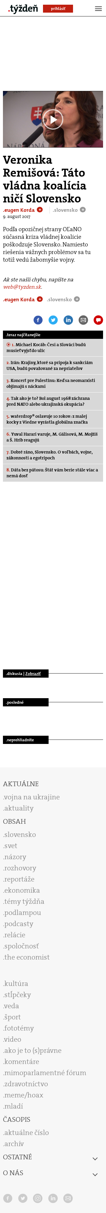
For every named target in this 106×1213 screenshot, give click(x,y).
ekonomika (22, 890)
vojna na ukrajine (32, 797)
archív (14, 1143)
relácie (14, 935)
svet (10, 845)
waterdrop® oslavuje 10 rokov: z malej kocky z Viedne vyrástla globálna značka (47, 419)
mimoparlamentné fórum (45, 1072)
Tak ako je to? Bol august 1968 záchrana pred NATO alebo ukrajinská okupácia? (48, 401)
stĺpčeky (17, 994)
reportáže (19, 879)
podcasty (18, 923)
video (12, 1039)
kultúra (16, 983)
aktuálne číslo (26, 1132)
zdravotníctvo (26, 1084)
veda (11, 1006)
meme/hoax (23, 1095)
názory (15, 857)
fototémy (19, 1028)
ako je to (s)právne (33, 1050)
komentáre (21, 1061)
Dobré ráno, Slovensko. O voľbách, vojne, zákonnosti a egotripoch (49, 455)
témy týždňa (24, 901)
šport (12, 1017)
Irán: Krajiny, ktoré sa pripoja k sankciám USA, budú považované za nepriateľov (49, 365)
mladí (13, 1106)
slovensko (20, 834)
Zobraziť (33, 673)
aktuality (19, 808)
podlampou (22, 912)
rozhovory (20, 868)
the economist (27, 957)
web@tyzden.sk (22, 286)
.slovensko (66, 210)
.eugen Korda (19, 210)
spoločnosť (21, 946)
